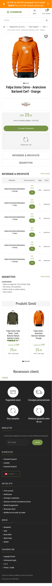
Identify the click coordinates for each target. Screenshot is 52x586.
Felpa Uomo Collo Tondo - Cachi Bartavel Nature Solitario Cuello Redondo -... (13, 333)
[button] (4, 4)
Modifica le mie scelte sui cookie (14, 513)
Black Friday (8, 538)
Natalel (6, 542)
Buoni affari (7, 535)
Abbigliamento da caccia (17, 27)
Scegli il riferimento (27, 128)
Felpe (44, 27)
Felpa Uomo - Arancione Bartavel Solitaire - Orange (38, 333)
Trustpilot (5, 377)
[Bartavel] (26, 104)
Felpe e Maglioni (34, 27)
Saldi (5, 531)
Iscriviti (37, 442)
